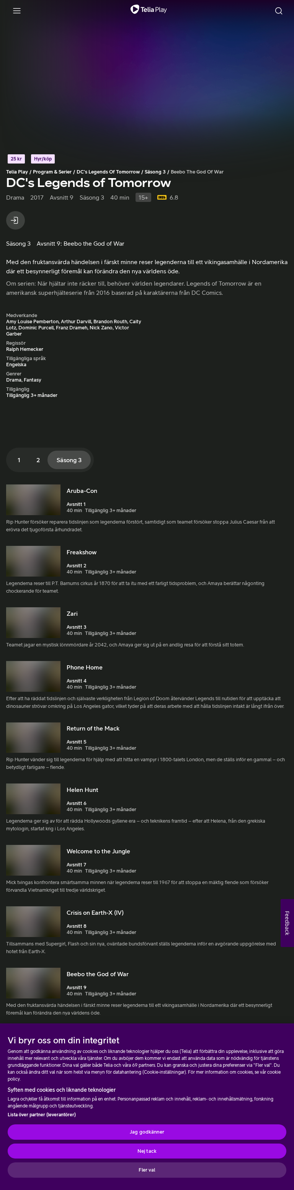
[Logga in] (15, 220)
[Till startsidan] (148, 11)
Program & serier (52, 172)
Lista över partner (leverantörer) (42, 1114)
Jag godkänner (147, 1132)
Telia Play (17, 172)
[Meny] (16, 10)
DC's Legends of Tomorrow (108, 172)
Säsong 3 (155, 172)
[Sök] (279, 11)
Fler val (147, 1170)
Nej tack (147, 1151)
